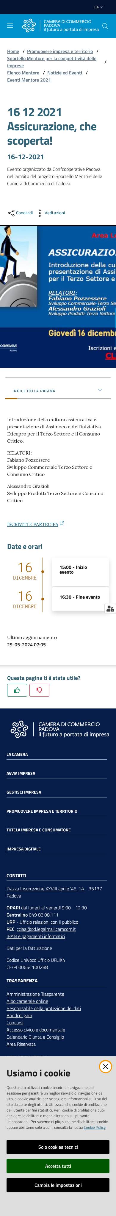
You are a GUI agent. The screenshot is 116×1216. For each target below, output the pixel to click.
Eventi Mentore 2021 (29, 79)
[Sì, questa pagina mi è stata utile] (17, 690)
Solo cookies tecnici (58, 1147)
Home (13, 51)
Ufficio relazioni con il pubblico (49, 921)
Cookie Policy (95, 1127)
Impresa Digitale (24, 849)
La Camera (17, 754)
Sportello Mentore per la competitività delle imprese (51, 62)
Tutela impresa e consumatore (39, 830)
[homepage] (60, 26)
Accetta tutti (58, 1166)
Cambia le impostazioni (58, 1185)
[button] (105, 26)
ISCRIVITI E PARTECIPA (32, 524)
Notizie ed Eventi (64, 72)
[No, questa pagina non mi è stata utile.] (39, 690)
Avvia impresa (21, 773)
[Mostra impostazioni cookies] (110, 608)
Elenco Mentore (23, 72)
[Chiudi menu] (94, 12)
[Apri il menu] (10, 25)
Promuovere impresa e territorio (60, 51)
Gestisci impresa (24, 792)
